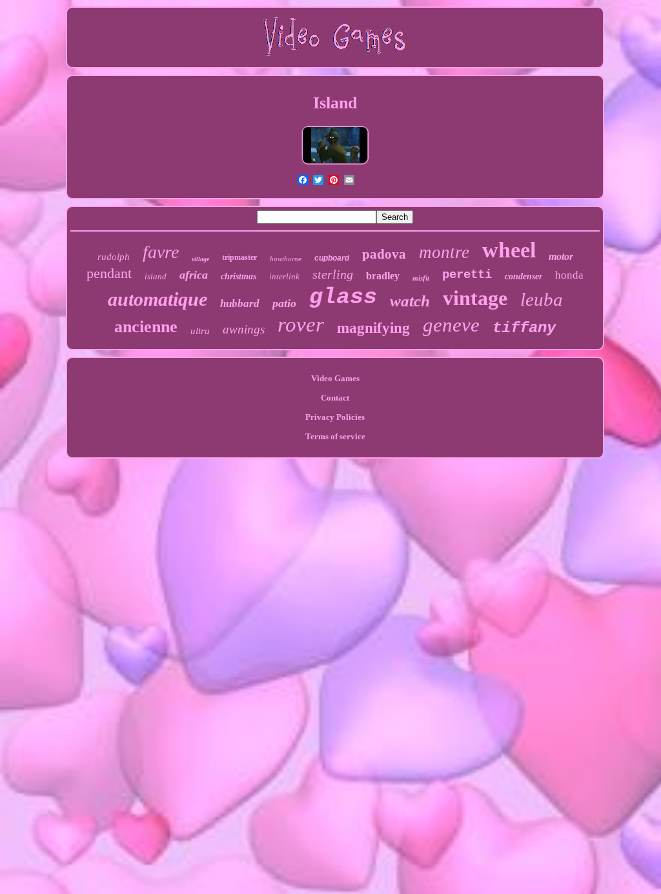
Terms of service (335, 436)
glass (343, 297)
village (200, 259)
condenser (523, 276)
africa (193, 274)
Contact (335, 397)
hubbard (239, 303)
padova (384, 254)
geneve (451, 324)
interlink (284, 276)
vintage (475, 298)
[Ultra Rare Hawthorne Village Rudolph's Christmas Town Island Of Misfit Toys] (335, 163)
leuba (541, 299)
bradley (383, 275)
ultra (200, 331)
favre (161, 252)
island (156, 276)
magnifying (373, 328)
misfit (420, 278)
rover (301, 324)
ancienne (146, 326)
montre (444, 252)
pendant (109, 273)
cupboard (331, 258)
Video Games (335, 378)
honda (569, 275)
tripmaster (239, 257)
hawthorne (285, 259)
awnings (244, 329)
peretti (467, 275)
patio (284, 303)
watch (410, 301)
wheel (509, 250)
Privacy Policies (335, 417)
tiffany (524, 328)
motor (561, 256)
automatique (157, 299)
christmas (238, 276)
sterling (332, 274)
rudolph (113, 257)
